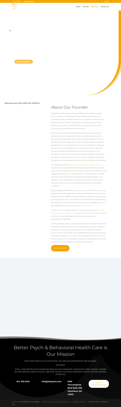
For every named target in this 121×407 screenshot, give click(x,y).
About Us (94, 7)
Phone (68, 295)
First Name (36, 287)
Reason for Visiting (39, 304)
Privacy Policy (94, 402)
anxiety (103, 202)
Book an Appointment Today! (99, 384)
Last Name (69, 287)
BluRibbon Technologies (30, 402)
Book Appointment (23, 62)
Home (78, 7)
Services (86, 7)
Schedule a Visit (60, 248)
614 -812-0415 (68, 281)
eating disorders (86, 205)
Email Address (37, 295)
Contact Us (105, 7)
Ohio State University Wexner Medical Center (85, 165)
